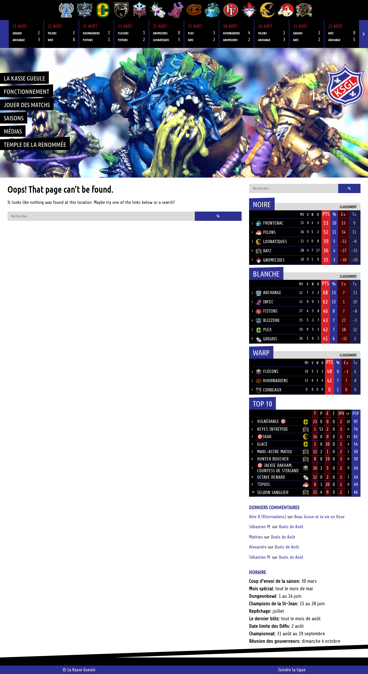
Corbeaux (272, 389)
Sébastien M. (260, 526)
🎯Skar (264, 436)
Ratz (267, 250)
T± (354, 214)
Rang (252, 414)
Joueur (264, 413)
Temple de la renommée (35, 144)
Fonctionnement (26, 91)
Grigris (270, 338)
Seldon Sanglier (272, 492)
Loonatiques (275, 241)
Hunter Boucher (273, 458)
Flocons (270, 371)
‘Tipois (263, 484)
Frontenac (273, 223)
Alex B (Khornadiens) (267, 516)
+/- (348, 414)
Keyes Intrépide (272, 429)
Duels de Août (291, 526)
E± (343, 214)
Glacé (262, 444)
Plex (267, 329)
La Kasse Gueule (24, 78)
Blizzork (271, 320)
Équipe (262, 214)
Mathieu (256, 536)
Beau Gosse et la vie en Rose (319, 516)
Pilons (269, 232)
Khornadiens (275, 380)
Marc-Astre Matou (274, 451)
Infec (268, 301)
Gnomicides (274, 260)
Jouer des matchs (27, 104)
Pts (325, 214)
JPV (341, 413)
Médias (13, 131)
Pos (251, 214)
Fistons (270, 311)
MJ (302, 215)
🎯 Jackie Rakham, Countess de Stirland (277, 468)
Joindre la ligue (291, 669)
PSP (355, 413)
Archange (272, 292)
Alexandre (258, 546)
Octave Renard (271, 477)
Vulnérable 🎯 (271, 421)
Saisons (14, 118)
